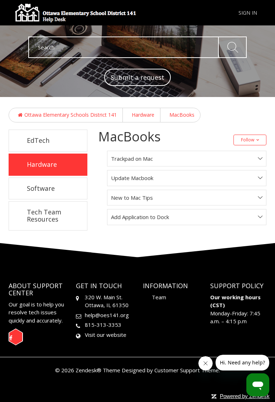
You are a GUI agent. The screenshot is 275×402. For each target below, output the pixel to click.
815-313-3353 (103, 324)
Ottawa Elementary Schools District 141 (70, 114)
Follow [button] (247, 140)
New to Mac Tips (132, 197)
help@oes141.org (107, 315)
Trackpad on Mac (132, 158)
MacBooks (181, 114)
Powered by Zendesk (245, 396)
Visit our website (105, 334)
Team (159, 297)
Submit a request (137, 77)
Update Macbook (132, 177)
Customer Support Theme (186, 370)
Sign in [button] (247, 12)
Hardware (143, 114)
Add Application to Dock (140, 217)
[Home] (77, 12)
